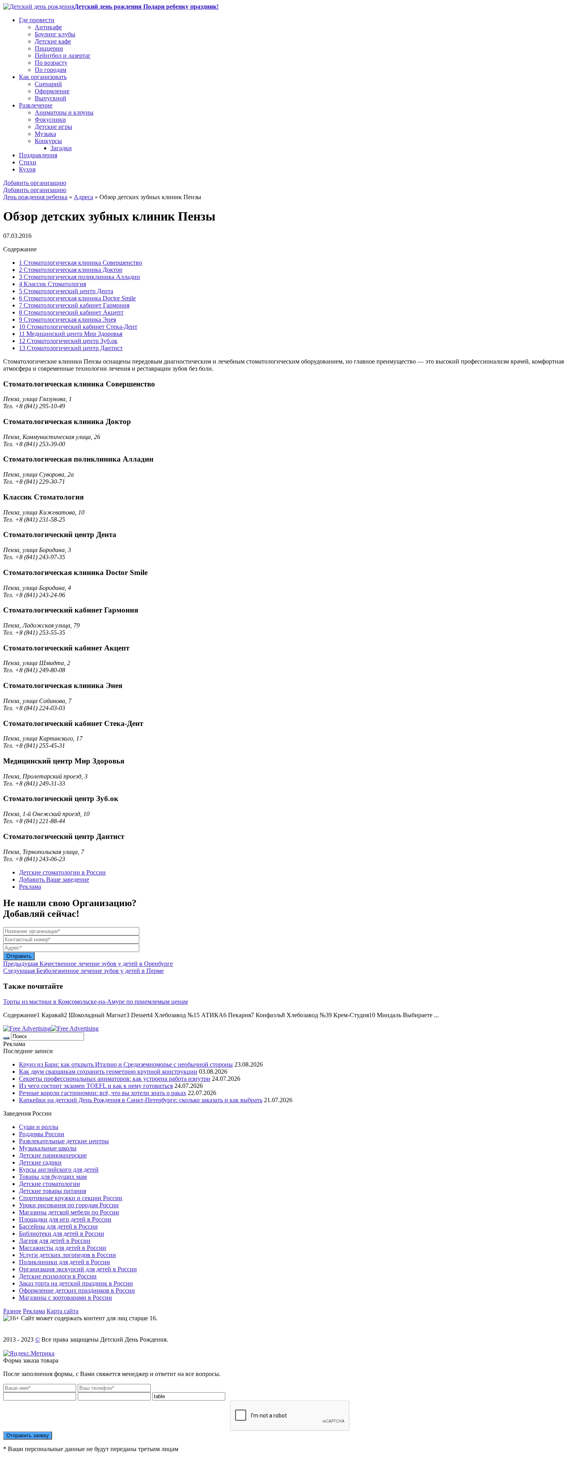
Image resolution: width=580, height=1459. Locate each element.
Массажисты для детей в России (62, 1247)
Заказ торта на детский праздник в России (76, 1283)
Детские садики (40, 1162)
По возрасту (51, 62)
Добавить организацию (34, 182)
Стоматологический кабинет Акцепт (71, 312)
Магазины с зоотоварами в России (65, 1297)
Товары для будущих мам (53, 1176)
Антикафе (48, 27)
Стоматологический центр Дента (66, 291)
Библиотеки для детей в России (61, 1233)
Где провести (36, 20)
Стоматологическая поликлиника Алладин (79, 276)
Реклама (30, 886)
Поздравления (38, 155)
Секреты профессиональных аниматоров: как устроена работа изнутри (114, 1078)
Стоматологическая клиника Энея (67, 319)
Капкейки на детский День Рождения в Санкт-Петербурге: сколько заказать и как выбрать (140, 1100)
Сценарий (48, 84)
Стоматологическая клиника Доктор (70, 269)
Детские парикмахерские (53, 1155)
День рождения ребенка (35, 197)
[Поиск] (6, 1038)
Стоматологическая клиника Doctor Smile (77, 298)
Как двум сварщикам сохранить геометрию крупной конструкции (108, 1071)
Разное (12, 1311)
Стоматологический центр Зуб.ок (68, 340)
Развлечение (35, 105)
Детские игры (53, 126)
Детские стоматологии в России (62, 872)
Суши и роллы (38, 1126)
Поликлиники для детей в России (64, 1262)
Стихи (27, 162)
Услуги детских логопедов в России (67, 1255)
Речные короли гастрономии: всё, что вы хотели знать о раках (102, 1093)
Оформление (52, 91)
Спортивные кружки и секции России (70, 1198)
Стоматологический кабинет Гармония (74, 305)
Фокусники (50, 119)
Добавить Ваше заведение (54, 879)
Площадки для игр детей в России (65, 1219)
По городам (50, 69)
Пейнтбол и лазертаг (63, 55)
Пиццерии (49, 48)
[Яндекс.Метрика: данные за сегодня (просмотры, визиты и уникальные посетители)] (28, 1353)
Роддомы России (41, 1134)
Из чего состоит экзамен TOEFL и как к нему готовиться (96, 1085)
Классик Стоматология (52, 284)
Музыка (45, 133)
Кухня (27, 169)
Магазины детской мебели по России (69, 1212)
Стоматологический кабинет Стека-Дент (78, 326)
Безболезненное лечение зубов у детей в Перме (83, 970)
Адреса (83, 197)
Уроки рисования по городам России (69, 1205)
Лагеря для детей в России (54, 1240)
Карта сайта (63, 1311)
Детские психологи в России (58, 1276)
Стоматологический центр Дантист (71, 348)
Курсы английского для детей (59, 1169)
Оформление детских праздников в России (77, 1290)
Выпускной (50, 98)
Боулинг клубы (55, 34)
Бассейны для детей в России (58, 1226)
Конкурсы (48, 141)
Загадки (61, 148)
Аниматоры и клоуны (64, 112)
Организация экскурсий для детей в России (78, 1269)
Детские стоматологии (49, 1183)
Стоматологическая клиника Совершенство (80, 262)
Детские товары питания (52, 1191)
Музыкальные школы (48, 1148)
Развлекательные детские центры (64, 1141)
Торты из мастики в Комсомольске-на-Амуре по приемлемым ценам (95, 1001)
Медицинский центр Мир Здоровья (70, 333)
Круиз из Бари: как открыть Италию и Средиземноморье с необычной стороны (126, 1064)
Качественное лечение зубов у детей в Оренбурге (88, 963)
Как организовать (43, 77)
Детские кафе (53, 41)
